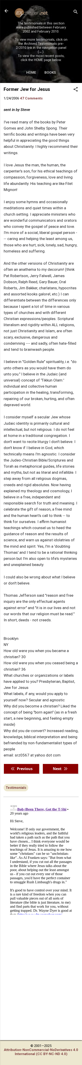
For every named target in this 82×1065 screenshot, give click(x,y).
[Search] (75, 12)
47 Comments (31, 98)
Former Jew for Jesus (27, 89)
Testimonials (16, 788)
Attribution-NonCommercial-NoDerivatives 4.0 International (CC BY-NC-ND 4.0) (41, 1052)
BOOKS (50, 73)
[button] (75, 90)
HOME (31, 73)
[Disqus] (41, 857)
